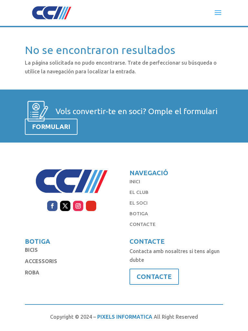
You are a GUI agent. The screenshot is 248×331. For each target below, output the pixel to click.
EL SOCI (138, 203)
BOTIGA (138, 213)
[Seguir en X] (65, 206)
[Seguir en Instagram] (78, 206)
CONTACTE (142, 224)
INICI (134, 181)
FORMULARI (51, 126)
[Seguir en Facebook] (52, 206)
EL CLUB (139, 192)
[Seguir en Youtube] (91, 206)
